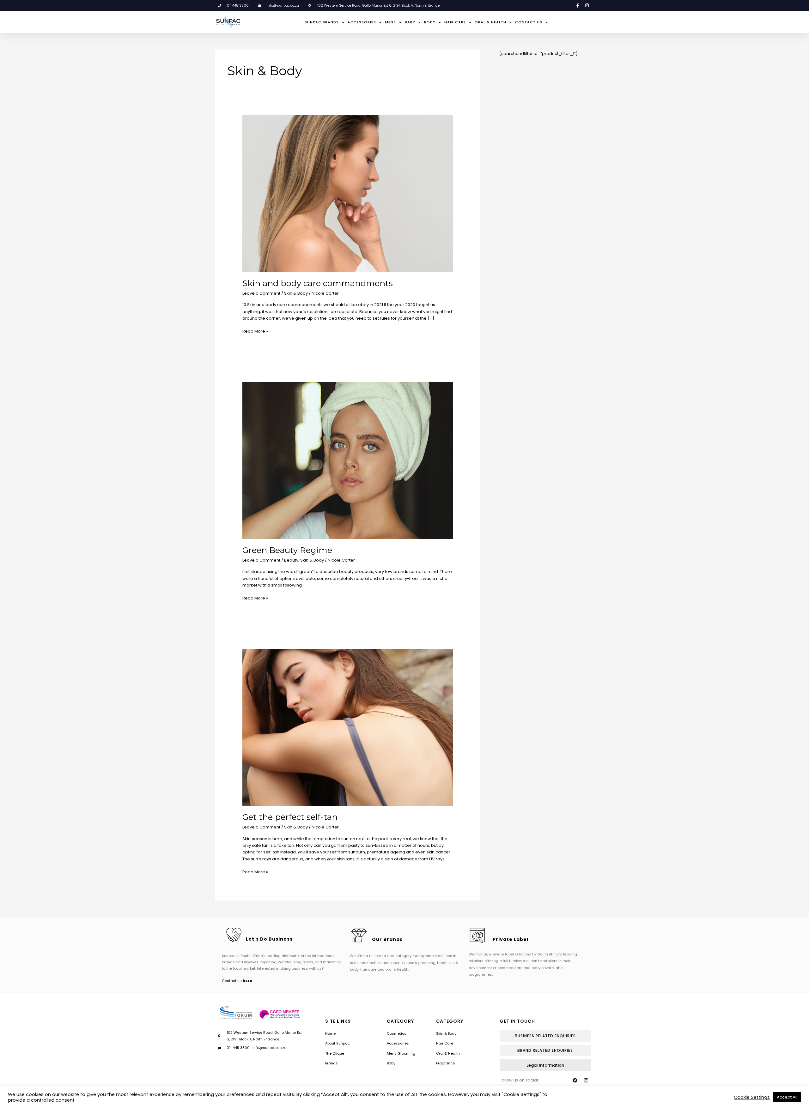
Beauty (291, 560)
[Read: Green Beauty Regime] (347, 460)
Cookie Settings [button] (752, 1097)
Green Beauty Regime (287, 550)
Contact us (237, 980)
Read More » (255, 331)
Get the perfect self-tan (290, 817)
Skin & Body (296, 293)
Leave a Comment (261, 293)
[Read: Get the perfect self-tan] (347, 727)
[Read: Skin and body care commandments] (347, 193)
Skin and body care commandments (317, 283)
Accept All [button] (787, 1097)
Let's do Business (269, 939)
